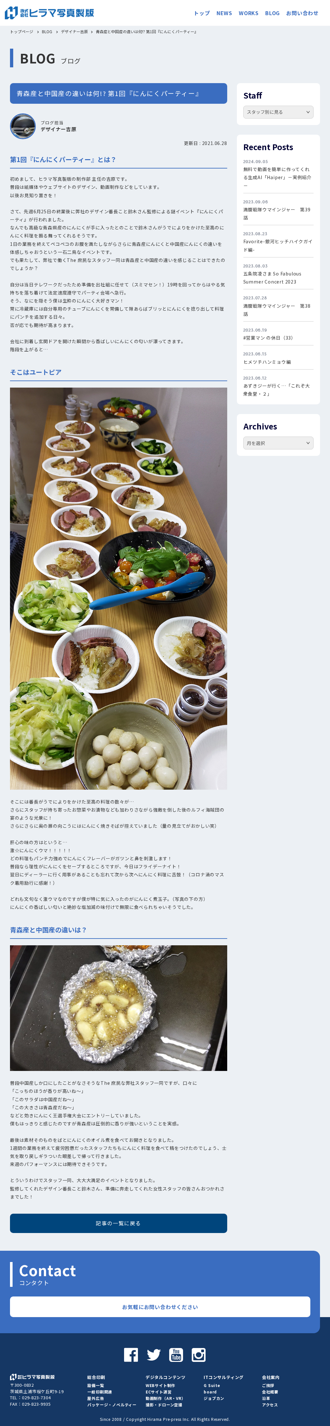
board (210, 1391)
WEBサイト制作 (160, 1385)
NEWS (224, 13)
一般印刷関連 (99, 1391)
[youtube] (176, 1354)
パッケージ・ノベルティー (112, 1404)
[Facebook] (131, 1354)
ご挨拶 (268, 1385)
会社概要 (270, 1391)
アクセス (270, 1404)
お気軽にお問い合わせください (160, 1307)
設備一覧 (95, 1385)
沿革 (266, 1398)
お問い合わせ (302, 13)
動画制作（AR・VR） (166, 1398)
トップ (202, 13)
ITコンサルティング (224, 1377)
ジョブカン (214, 1398)
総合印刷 (96, 1377)
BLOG (272, 13)
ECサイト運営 (159, 1391)
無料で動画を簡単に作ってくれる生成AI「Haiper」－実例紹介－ (277, 177)
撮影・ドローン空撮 (164, 1404)
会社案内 (271, 1377)
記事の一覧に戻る (118, 1223)
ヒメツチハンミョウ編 (267, 362)
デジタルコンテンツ (166, 1377)
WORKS (249, 13)
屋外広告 (95, 1398)
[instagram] (199, 1354)
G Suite (212, 1385)
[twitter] (154, 1354)
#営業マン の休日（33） (269, 337)
